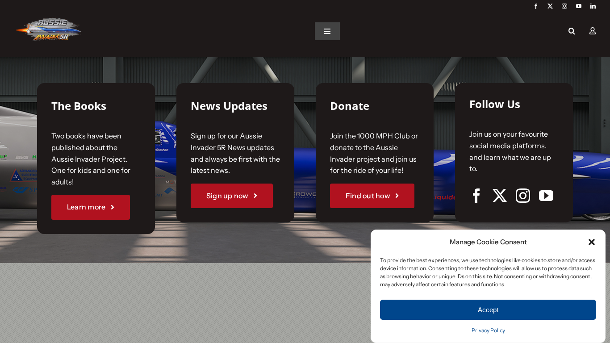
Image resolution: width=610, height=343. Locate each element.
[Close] (449, 62)
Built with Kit (383, 267)
